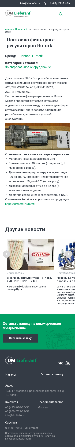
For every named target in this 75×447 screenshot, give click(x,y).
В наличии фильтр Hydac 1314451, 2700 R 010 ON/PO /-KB (29, 279)
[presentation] (6, 254)
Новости (20, 29)
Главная (8, 29)
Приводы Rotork (31, 56)
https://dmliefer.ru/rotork (20, 204)
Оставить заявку (20, 338)
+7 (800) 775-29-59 (17, 411)
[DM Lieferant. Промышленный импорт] (18, 16)
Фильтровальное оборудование (28, 67)
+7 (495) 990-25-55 (59, 3)
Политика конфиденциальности (30, 437)
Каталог (11, 374)
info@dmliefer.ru (30, 3)
